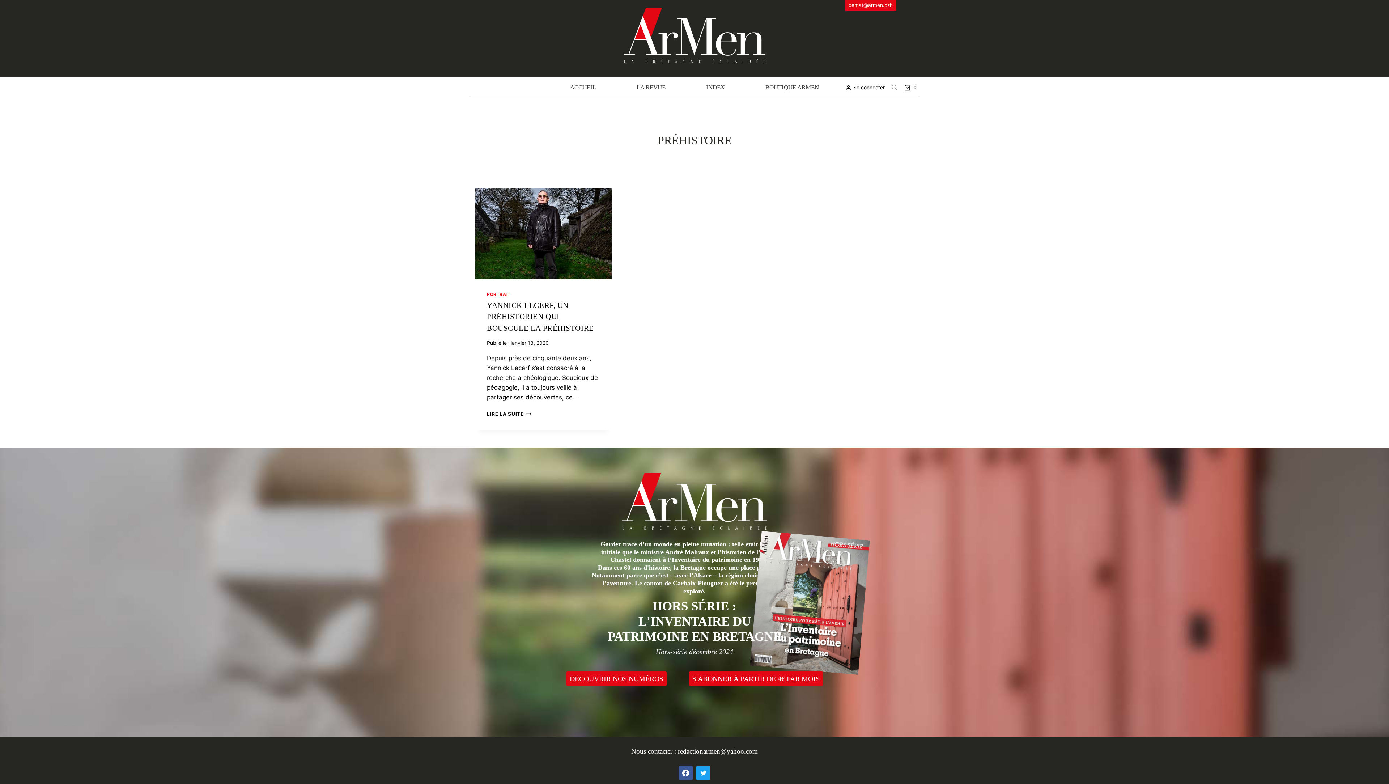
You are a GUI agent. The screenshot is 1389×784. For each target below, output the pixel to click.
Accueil (583, 87)
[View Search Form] (894, 87)
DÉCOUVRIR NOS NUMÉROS (616, 679)
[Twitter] (703, 773)
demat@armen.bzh (871, 5)
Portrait (499, 294)
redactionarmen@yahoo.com (718, 751)
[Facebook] (686, 773)
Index (715, 87)
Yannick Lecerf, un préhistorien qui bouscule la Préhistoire (540, 316)
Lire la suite (509, 414)
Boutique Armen (792, 87)
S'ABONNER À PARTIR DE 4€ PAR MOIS (756, 679)
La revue (651, 87)
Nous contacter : (654, 751)
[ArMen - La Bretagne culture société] (694, 35)
